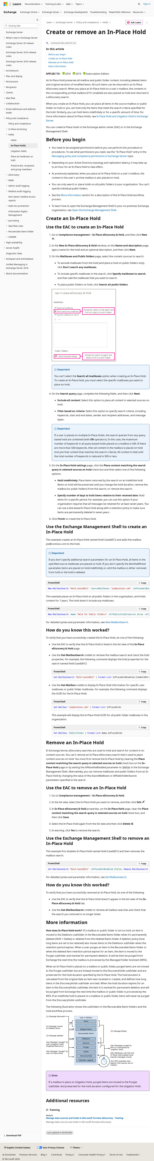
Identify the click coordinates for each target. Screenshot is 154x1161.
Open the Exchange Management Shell (94, 210)
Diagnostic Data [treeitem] (14, 253)
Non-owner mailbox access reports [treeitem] (21, 198)
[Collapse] (37, 19)
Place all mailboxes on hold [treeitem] (22, 158)
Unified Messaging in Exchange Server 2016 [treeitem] (17, 266)
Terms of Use (116, 1154)
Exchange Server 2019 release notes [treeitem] (21, 54)
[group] (97, 588)
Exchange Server (64, 22)
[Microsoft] (6, 4)
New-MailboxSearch (116, 622)
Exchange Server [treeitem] (14, 32)
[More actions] (146, 22)
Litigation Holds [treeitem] (19, 151)
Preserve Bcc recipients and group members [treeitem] (22, 167)
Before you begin (57, 54)
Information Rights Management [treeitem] (18, 213)
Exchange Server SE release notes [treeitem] (20, 45)
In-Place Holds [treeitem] (18, 145)
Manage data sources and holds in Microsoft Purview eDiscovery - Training (84, 1118)
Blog (43, 1154)
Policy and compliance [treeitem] (19, 123)
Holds (105, 22)
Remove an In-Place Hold (61, 62)
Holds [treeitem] (14, 140)
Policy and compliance (87, 22)
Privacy (69, 1154)
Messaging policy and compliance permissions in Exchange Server (89, 156)
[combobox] (21, 25)
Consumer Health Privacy (91, 1154)
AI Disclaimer (9, 1154)
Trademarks (132, 1154)
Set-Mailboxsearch (115, 877)
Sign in (146, 3)
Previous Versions (28, 1154)
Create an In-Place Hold (60, 58)
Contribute (56, 1154)
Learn (49, 22)
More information (57, 66)
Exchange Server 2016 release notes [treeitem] (21, 63)
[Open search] (139, 4)
